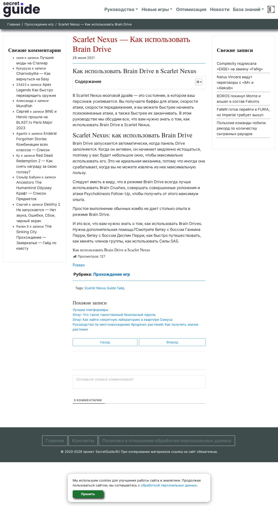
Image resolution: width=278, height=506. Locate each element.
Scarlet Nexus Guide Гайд (104, 288)
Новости (219, 9)
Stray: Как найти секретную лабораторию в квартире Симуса (122, 319)
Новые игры (155, 9)
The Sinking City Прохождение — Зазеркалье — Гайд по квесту (36, 237)
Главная (13, 24)
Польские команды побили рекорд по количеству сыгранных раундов (241, 128)
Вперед (172, 342)
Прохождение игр (39, 24)
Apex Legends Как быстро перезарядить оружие (36, 90)
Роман (79, 264)
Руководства (119, 9)
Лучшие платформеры (90, 310)
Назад (105, 342)
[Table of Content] (198, 82)
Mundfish (24, 106)
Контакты (83, 440)
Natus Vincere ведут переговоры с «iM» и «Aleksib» (235, 82)
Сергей (22, 111)
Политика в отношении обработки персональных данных (167, 440)
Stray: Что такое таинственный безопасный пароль (114, 315)
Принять (88, 494)
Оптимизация (191, 9)
